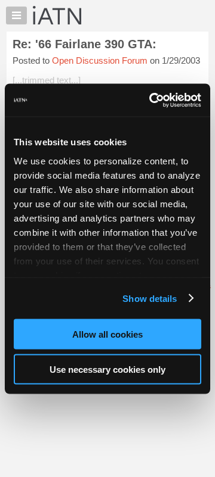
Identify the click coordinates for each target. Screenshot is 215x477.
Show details (149, 298)
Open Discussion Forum (100, 60)
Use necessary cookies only (107, 369)
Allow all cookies (107, 334)
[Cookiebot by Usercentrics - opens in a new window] (151, 100)
